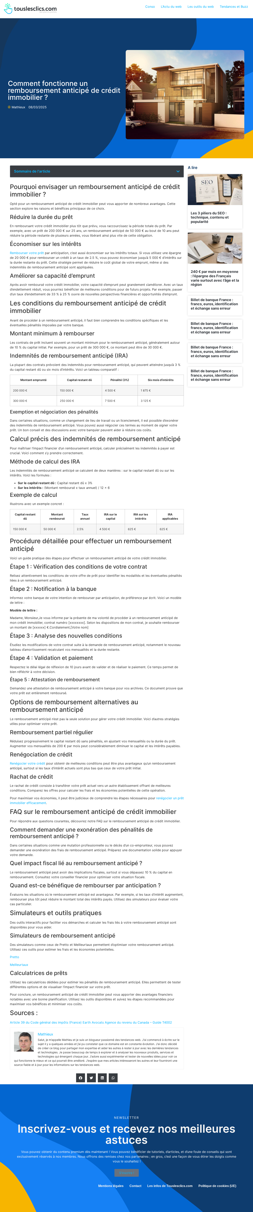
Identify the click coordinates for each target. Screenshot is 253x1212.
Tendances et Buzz (234, 7)
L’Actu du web (171, 7)
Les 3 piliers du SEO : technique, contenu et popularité (210, 217)
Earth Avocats (93, 1022)
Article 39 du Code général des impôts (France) (46, 1022)
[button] (178, 171)
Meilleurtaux (19, 965)
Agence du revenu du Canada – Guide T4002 (138, 1022)
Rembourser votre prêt (27, 253)
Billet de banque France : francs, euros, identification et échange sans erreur (214, 304)
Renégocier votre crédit (27, 763)
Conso (150, 7)
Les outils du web (201, 7)
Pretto (14, 957)
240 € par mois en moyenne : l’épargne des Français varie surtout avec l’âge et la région (215, 278)
